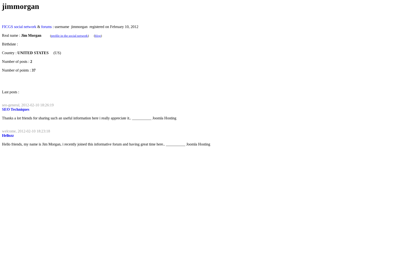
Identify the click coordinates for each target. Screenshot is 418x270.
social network (25, 27)
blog (98, 35)
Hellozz (8, 135)
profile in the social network (69, 35)
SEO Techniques (15, 109)
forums (46, 27)
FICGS (7, 27)
